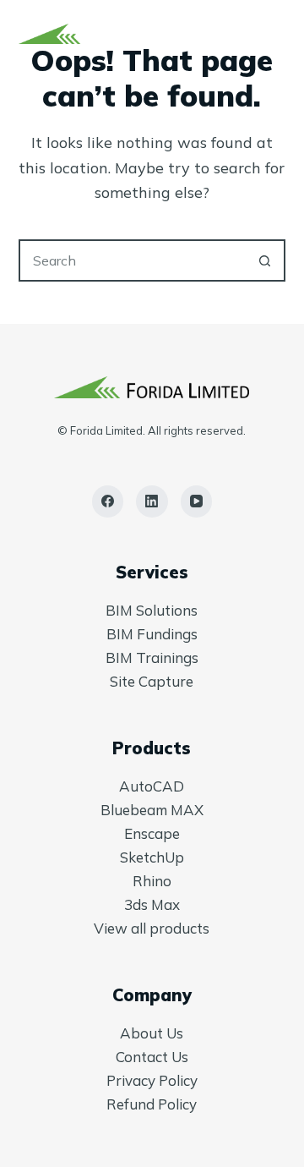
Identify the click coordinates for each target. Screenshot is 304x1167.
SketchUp (152, 857)
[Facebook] (108, 501)
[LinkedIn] (152, 501)
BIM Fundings (152, 634)
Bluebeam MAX (152, 810)
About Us (151, 1033)
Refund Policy (151, 1104)
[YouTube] (197, 501)
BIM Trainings (152, 657)
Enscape (152, 833)
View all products (151, 928)
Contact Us (152, 1057)
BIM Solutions (152, 610)
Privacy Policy (152, 1080)
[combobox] (133, 260)
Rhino (152, 881)
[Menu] (277, 33)
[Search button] (264, 260)
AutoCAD (151, 786)
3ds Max (152, 904)
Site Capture (151, 681)
